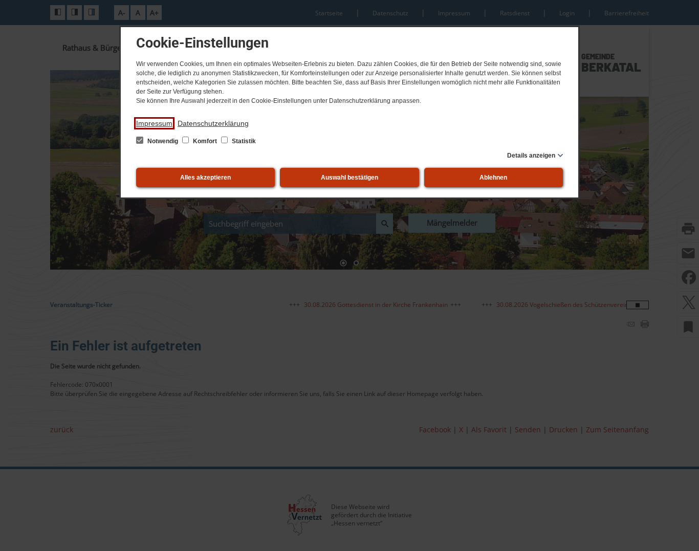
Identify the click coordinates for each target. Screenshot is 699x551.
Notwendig (163, 141)
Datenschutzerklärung (213, 123)
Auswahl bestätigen (349, 177)
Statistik (243, 141)
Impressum (154, 123)
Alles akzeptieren (205, 177)
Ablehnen (493, 177)
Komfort (205, 141)
